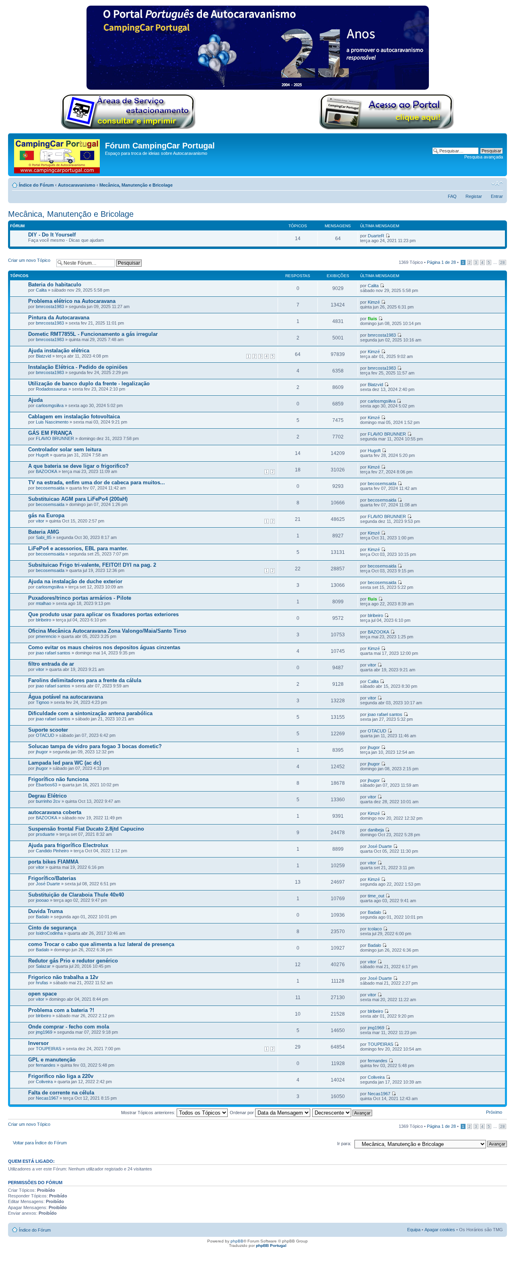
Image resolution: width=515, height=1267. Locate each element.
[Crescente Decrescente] (342, 1112)
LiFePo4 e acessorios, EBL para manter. (78, 548)
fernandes (46, 1065)
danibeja (376, 829)
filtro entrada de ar (51, 664)
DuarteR (376, 235)
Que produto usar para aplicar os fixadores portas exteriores (103, 614)
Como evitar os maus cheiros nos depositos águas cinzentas (104, 647)
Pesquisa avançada (483, 156)
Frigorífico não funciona (58, 779)
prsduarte (45, 834)
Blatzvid (43, 356)
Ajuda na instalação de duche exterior (75, 581)
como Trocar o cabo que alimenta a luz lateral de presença (101, 944)
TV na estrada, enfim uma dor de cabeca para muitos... (96, 482)
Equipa (413, 1229)
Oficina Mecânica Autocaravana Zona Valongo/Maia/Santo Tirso (107, 631)
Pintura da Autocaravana (58, 318)
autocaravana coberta (54, 812)
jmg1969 (44, 1032)
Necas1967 (47, 1098)
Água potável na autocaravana (65, 697)
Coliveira (44, 1081)
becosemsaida (50, 487)
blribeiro (43, 619)
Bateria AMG (43, 532)
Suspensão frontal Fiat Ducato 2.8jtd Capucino (86, 829)
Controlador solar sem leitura (64, 449)
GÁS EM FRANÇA (50, 433)
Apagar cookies (439, 1229)
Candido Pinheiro (52, 850)
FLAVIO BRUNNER (55, 438)
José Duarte (380, 846)
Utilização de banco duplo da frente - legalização (89, 384)
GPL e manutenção (52, 1060)
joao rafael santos (53, 652)
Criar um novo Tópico (29, 260)
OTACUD (45, 735)
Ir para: (344, 1143)
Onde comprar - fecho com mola (68, 1027)
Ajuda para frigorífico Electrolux (68, 845)
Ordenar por (242, 1112)
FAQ (452, 196)
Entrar (497, 196)
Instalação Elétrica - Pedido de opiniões (78, 367)
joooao (42, 900)
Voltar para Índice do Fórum (40, 1142)
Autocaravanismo (76, 185)
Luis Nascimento (52, 422)
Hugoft (42, 454)
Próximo (494, 1112)
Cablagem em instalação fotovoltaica (74, 416)
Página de (441, 262)
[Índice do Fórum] (57, 154)
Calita (41, 290)
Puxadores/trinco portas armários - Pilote (79, 598)
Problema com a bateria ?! (61, 1010)
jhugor (42, 751)
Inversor (38, 1043)
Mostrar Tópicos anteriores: (149, 1112)
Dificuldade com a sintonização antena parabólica (90, 713)
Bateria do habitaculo (54, 285)
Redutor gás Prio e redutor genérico (73, 961)
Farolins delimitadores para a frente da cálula (84, 680)
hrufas (42, 982)
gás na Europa (46, 515)
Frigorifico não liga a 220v (60, 1076)
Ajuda (35, 400)
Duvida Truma (45, 911)
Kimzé (374, 302)
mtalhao (43, 603)
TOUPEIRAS (48, 1048)
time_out (376, 895)
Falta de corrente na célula (61, 1093)
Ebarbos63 (46, 784)
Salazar (43, 966)
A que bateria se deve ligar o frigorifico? (78, 466)
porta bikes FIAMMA (53, 862)
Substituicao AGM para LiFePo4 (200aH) (78, 499)
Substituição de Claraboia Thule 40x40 (76, 895)
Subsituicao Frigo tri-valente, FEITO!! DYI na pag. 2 (92, 565)
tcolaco (375, 928)
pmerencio (46, 636)
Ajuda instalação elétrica (58, 351)
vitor (40, 520)
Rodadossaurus (51, 389)
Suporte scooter (48, 730)
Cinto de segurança (52, 928)
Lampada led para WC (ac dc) (64, 763)
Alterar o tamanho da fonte (497, 183)
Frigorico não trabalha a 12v (63, 977)
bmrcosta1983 (50, 306)
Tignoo (42, 702)
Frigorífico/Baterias (52, 878)
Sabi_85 (44, 537)
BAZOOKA (46, 471)
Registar (474, 196)
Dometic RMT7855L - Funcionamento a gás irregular (93, 334)
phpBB (237, 1241)
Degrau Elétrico (47, 796)
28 (502, 262)
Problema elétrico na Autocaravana (71, 301)
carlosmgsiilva (50, 405)
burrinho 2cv (48, 801)
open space (42, 994)
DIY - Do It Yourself (52, 235)
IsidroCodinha (49, 933)
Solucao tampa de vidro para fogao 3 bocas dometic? (95, 746)
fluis (372, 318)
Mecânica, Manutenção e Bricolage (136, 185)
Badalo (42, 916)
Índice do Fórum (36, 185)
